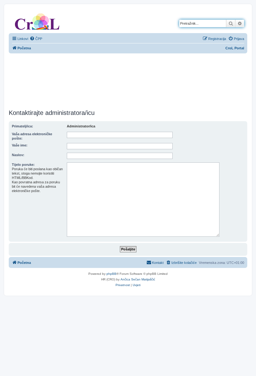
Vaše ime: (19, 145)
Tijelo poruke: (23, 164)
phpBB (111, 273)
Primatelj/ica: (22, 126)
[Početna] (37, 20)
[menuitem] (36, 38)
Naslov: (18, 155)
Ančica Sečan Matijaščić (138, 279)
